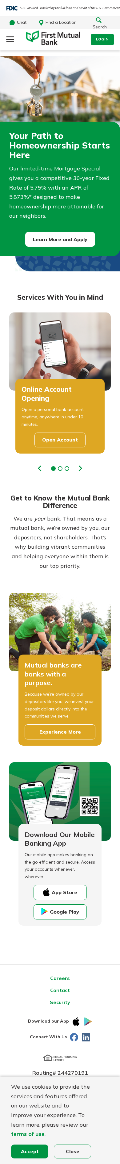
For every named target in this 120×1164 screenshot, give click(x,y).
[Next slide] (80, 468)
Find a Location (61, 22)
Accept (30, 1151)
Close (72, 1151)
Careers (60, 978)
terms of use (28, 1133)
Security (60, 1002)
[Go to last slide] (40, 468)
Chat (21, 22)
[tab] (53, 468)
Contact (60, 990)
